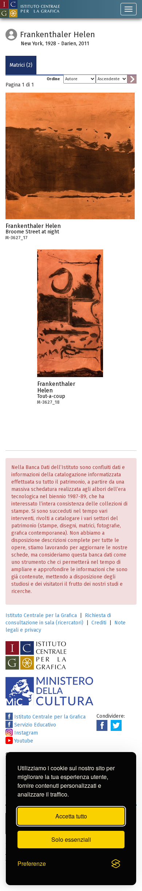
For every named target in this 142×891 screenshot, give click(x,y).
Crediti (98, 623)
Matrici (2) (20, 65)
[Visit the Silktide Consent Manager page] (116, 864)
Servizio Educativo (34, 725)
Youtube (23, 741)
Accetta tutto (71, 816)
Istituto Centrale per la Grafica (41, 615)
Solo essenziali (71, 839)
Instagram (25, 733)
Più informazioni (129, 228)
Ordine (53, 79)
